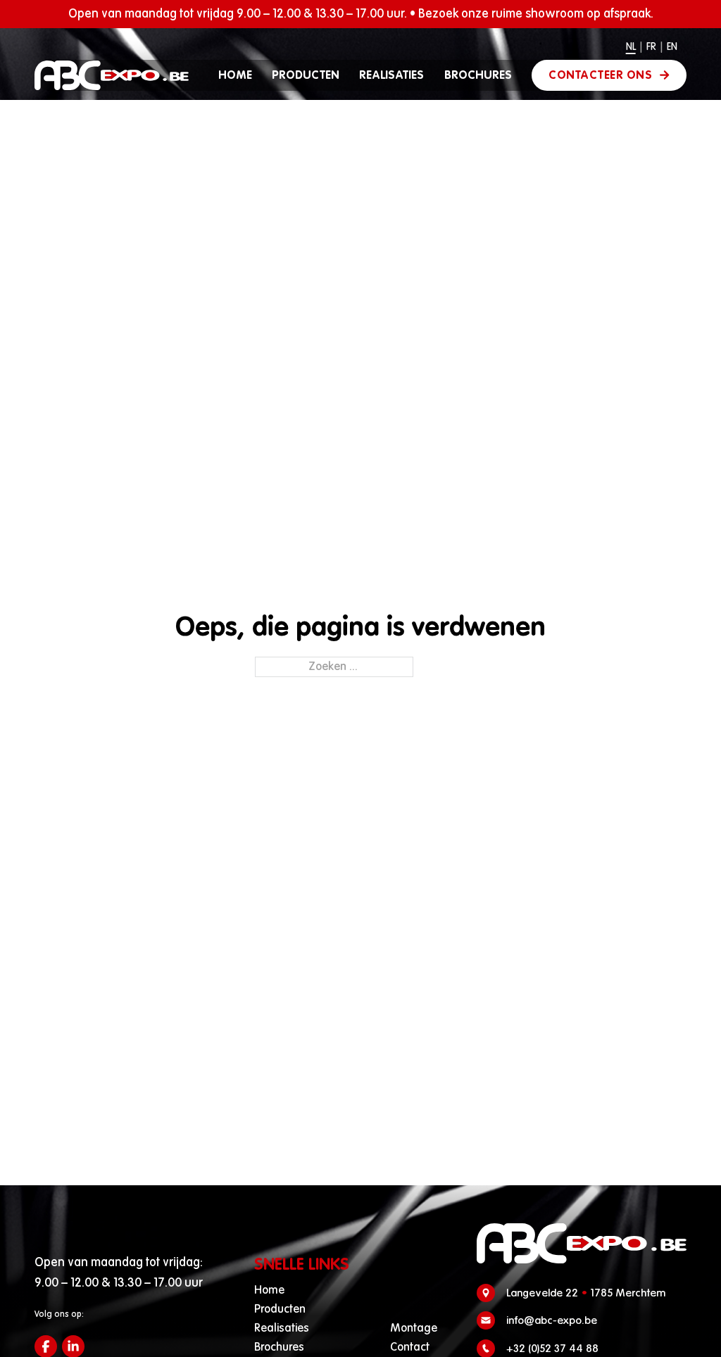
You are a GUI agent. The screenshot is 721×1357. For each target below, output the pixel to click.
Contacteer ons (600, 75)
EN (672, 47)
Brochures (478, 75)
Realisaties (391, 75)
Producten (305, 75)
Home (235, 75)
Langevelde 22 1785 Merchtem (585, 1293)
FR (651, 47)
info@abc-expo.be (551, 1320)
